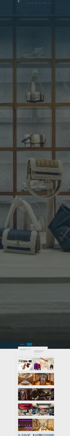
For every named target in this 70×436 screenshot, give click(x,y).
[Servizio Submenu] (41, 3)
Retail (29, 344)
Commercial (39, 344)
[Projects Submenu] (37, 3)
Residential (34, 344)
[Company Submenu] (29, 3)
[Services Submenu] (33, 3)
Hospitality (45, 344)
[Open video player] (25, 425)
